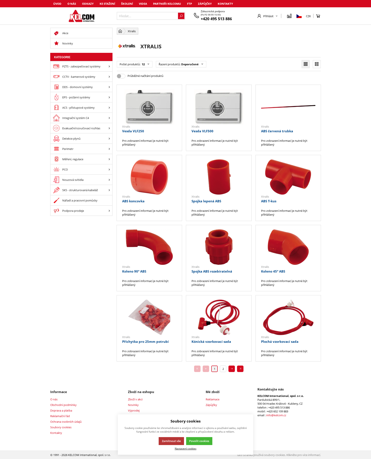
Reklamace (212, 399)
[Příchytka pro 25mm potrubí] (149, 317)
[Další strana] (231, 369)
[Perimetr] (109, 148)
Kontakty (225, 4)
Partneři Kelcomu (167, 4)
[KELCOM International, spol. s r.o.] (81, 15)
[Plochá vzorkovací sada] (288, 317)
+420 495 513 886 (216, 18)
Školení (127, 4)
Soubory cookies (60, 427)
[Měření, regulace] (109, 159)
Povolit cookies (199, 441)
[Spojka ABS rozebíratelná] (219, 247)
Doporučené (190, 64)
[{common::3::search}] (181, 16)
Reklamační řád (60, 416)
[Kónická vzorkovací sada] (219, 317)
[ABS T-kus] (288, 177)
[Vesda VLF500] (219, 107)
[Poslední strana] (240, 369)
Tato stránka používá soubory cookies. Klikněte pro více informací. (279, 455)
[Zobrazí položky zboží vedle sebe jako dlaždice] (306, 64)
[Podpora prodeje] (109, 210)
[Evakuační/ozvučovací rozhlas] (109, 128)
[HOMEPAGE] (120, 31)
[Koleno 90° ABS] (149, 247)
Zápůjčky (205, 4)
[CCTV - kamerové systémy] (109, 76)
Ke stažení (107, 4)
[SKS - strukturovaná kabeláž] (109, 190)
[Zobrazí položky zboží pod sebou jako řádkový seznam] (317, 64)
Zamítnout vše (171, 441)
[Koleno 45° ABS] (288, 247)
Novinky (133, 405)
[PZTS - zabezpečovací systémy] (109, 66)
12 (143, 64)
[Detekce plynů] (109, 138)
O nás (71, 4)
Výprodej (134, 410)
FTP (189, 4)
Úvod (57, 4)
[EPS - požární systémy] (109, 97)
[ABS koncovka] (149, 177)
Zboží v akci (135, 399)
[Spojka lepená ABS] (219, 177)
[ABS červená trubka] (288, 107)
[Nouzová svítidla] (109, 179)
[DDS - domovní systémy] (109, 87)
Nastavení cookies (185, 448)
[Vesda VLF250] (149, 107)
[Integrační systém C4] (109, 118)
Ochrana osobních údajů (66, 422)
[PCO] (109, 169)
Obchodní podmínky (63, 405)
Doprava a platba (61, 410)
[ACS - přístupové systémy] (109, 107)
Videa (143, 4)
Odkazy (88, 4)
